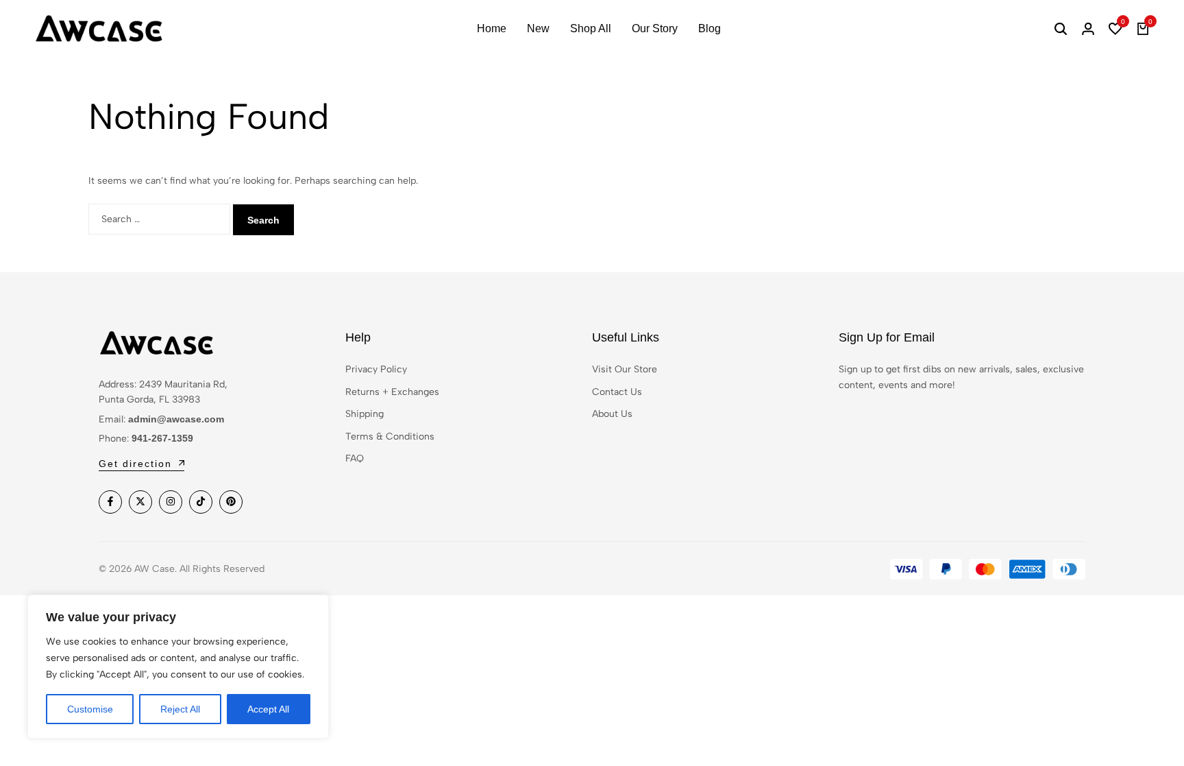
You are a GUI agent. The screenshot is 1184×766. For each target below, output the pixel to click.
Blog (709, 28)
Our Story (655, 28)
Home (491, 28)
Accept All (268, 709)
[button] (1115, 29)
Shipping (364, 414)
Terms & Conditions (389, 436)
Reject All (180, 709)
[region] (178, 667)
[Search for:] (160, 219)
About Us (612, 414)
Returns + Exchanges (392, 392)
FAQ (354, 458)
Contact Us (617, 392)
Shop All (590, 28)
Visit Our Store (624, 369)
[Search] (1060, 29)
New (538, 28)
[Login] (1088, 29)
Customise (90, 709)
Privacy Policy (376, 369)
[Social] (110, 502)
